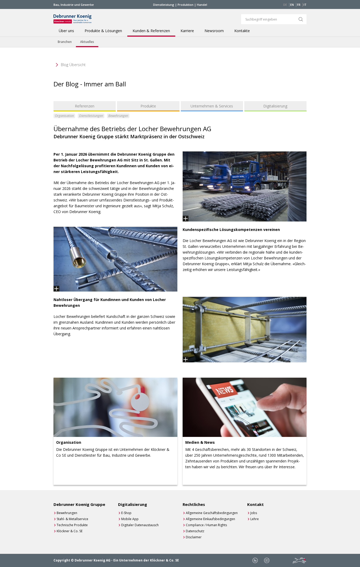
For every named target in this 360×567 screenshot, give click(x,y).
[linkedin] (255, 560)
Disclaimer (194, 537)
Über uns (66, 30)
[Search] (301, 19)
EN (292, 5)
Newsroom (214, 30)
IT (305, 5)
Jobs (253, 513)
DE (285, 5)
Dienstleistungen (91, 115)
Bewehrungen (118, 115)
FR (298, 5)
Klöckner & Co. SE (69, 531)
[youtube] (267, 560)
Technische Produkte (72, 525)
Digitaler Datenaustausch (140, 525)
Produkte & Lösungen (103, 30)
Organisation (64, 115)
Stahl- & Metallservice (72, 519)
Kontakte (242, 30)
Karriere (187, 30)
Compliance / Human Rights (206, 525)
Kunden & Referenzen (151, 30)
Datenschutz (195, 531)
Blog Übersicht (73, 64)
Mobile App (130, 519)
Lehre (254, 519)
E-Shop (126, 513)
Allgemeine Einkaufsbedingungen (210, 519)
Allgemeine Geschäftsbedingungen (212, 513)
